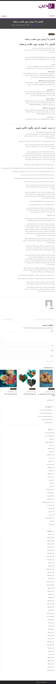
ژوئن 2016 (50, 651)
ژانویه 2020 (49, 575)
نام (52, 345)
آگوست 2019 (49, 585)
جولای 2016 (50, 648)
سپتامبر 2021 (49, 559)
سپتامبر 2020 (49, 569)
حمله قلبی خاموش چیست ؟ (7, 319)
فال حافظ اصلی (50, 400)
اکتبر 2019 (50, 578)
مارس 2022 (49, 547)
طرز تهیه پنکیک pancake (30, 394)
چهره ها (50, 524)
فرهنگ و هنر (49, 492)
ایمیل (52, 350)
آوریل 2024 (49, 537)
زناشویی (50, 470)
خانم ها (50, 445)
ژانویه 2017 (50, 638)
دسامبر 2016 (49, 641)
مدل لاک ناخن (49, 505)
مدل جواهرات (49, 499)
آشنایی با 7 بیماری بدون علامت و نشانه (40, 39)
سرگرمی (50, 480)
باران (45, 36)
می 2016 (50, 654)
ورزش (51, 521)
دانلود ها (50, 451)
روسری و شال (49, 464)
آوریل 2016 (50, 657)
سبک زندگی (50, 477)
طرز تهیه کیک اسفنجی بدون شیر (45, 413)
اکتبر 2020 (50, 566)
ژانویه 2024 (49, 540)
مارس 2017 (50, 632)
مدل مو (50, 514)
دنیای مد (50, 458)
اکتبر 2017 (50, 610)
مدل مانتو (50, 511)
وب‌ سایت (51, 355)
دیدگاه (51, 331)
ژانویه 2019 (50, 588)
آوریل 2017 (50, 629)
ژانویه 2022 (49, 553)
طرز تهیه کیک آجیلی (48, 422)
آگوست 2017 (49, 616)
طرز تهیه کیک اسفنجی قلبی (46, 419)
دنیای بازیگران (49, 454)
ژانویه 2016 (50, 667)
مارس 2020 (49, 572)
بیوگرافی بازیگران (48, 442)
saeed (49, 391)
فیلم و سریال (49, 496)
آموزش (50, 439)
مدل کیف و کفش (49, 518)
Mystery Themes (50, 682)
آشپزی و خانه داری (48, 436)
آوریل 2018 (50, 597)
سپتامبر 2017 (49, 613)
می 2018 (50, 594)
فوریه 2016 (50, 664)
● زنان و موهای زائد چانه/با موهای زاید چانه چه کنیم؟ (44, 319)
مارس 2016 (50, 660)
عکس (51, 486)
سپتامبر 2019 (49, 581)
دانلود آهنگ (50, 448)
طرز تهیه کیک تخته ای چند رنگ (46, 410)
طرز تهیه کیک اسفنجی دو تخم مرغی (45, 416)
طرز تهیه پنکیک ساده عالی (10, 394)
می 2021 (50, 563)
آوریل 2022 (49, 544)
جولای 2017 (50, 619)
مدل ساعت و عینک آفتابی (47, 502)
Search (5, 16)
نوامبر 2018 (50, 591)
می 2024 (50, 534)
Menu (51, 16)
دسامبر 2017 (49, 604)
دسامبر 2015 (49, 670)
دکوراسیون (50, 461)
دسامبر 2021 (49, 556)
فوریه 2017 (50, 635)
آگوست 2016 (49, 645)
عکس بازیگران (49, 489)
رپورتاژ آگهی (49, 467)
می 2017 (50, 626)
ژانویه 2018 (50, 600)
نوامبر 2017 (50, 607)
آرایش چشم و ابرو (48, 432)
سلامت (50, 483)
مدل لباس (50, 508)
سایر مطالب (51, 34)
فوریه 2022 (49, 550)
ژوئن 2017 (50, 622)
